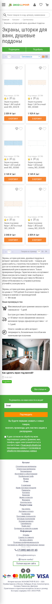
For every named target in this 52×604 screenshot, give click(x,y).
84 (46, 251)
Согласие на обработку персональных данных (26, 545)
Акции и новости (26, 497)
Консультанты (26, 502)
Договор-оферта (26, 540)
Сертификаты (26, 523)
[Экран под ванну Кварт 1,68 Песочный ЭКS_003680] (37, 82)
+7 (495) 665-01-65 (27, 550)
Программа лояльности (26, 516)
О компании (26, 485)
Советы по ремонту (26, 537)
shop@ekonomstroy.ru (27, 555)
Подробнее (7, 382)
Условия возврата (26, 521)
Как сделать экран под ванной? (17, 372)
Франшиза (26, 500)
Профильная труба (26, 476)
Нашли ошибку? (27, 559)
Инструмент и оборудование (26, 474)
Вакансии (26, 495)
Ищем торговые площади (26, 488)
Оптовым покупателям (26, 519)
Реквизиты (26, 490)
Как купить (26, 509)
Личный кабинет (34, 4)
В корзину (13, 119)
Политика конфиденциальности (26, 542)
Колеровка (26, 514)
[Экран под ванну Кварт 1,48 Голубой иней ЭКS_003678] (13, 82)
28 (39, 251)
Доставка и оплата (26, 511)
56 (42, 251)
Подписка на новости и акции (26, 528)
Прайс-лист (26, 526)
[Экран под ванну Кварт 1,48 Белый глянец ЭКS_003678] (37, 204)
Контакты (26, 492)
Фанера (26, 479)
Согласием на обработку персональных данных (24, 449)
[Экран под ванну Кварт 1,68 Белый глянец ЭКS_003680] (37, 143)
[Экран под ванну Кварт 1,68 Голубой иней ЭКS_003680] (13, 143)
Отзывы (26, 535)
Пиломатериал (26, 471)
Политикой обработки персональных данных (24, 446)
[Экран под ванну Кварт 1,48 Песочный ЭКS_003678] (13, 204)
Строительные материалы (26, 466)
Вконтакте (23, 570)
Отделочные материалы (26, 469)
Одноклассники (28, 570)
